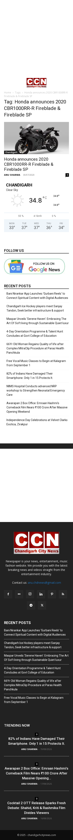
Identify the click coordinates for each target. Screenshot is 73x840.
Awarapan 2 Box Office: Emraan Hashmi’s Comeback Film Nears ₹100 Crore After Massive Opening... (36, 773)
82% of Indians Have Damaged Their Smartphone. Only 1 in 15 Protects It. (29, 375)
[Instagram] (30, 594)
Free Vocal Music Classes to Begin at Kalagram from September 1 (36, 363)
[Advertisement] (36, 38)
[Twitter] (42, 605)
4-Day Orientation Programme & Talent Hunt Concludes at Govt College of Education (34, 333)
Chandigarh (11, 152)
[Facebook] (8, 594)
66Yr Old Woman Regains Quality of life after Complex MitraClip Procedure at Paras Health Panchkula (35, 348)
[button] (6, 82)
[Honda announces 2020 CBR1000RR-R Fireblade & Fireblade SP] (36, 138)
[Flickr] (19, 594)
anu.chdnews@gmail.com (44, 582)
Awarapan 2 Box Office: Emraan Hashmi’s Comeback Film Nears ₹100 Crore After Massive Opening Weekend (37, 407)
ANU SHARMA (12, 174)
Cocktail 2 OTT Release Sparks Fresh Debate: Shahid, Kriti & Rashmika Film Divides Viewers (36, 808)
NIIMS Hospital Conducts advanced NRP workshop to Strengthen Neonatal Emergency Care (35, 390)
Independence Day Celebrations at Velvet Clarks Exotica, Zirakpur (37, 422)
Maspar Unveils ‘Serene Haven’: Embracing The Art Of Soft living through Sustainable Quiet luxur (37, 321)
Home (7, 92)
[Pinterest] (52, 594)
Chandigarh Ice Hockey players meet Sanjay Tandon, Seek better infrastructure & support (35, 308)
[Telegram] (31, 605)
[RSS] (63, 594)
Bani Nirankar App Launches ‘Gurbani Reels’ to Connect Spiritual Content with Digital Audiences (37, 295)
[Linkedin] (41, 594)
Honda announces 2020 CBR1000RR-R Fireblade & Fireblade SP (28, 164)
